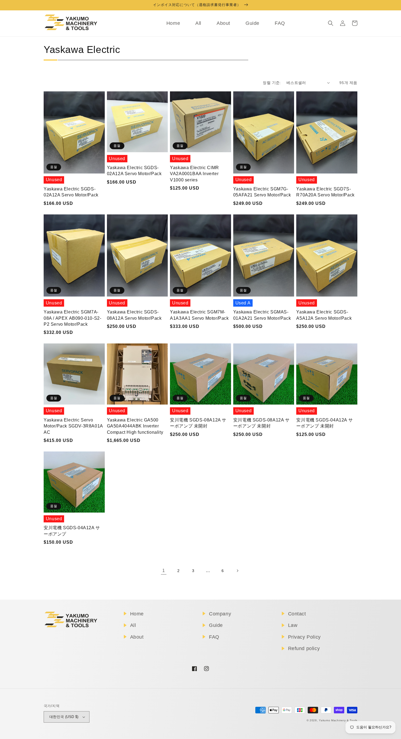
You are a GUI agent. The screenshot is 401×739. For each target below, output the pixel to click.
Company (220, 614)
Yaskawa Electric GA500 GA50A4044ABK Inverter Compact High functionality (135, 426)
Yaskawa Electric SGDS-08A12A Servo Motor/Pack (134, 315)
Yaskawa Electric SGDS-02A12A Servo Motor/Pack (71, 192)
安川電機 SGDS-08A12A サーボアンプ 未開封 (198, 423)
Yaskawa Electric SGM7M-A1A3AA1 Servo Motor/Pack (199, 315)
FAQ (214, 637)
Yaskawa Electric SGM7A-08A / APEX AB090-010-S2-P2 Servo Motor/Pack (72, 318)
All (133, 625)
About (137, 637)
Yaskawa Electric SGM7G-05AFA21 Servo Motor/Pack (262, 192)
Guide (216, 625)
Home (137, 614)
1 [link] (163, 570)
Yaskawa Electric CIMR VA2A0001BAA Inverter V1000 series (194, 173)
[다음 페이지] (237, 571)
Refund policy (304, 648)
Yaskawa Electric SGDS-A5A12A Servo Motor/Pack (324, 315)
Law (293, 625)
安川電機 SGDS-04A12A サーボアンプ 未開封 (324, 423)
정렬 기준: (272, 82)
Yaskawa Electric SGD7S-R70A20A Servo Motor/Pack (325, 192)
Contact (297, 614)
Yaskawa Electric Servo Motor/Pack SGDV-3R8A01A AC (73, 426)
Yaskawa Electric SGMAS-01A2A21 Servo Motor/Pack (262, 315)
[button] (331, 23)
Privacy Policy (304, 637)
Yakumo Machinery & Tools (338, 720)
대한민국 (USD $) (64, 717)
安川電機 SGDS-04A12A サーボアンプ (72, 530)
